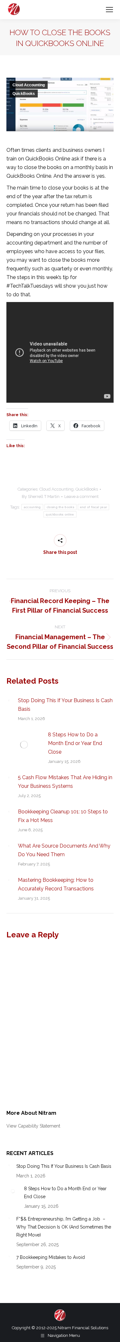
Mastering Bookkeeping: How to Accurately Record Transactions (56, 884)
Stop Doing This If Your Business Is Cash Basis (65, 704)
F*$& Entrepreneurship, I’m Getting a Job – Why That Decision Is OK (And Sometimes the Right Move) (63, 1226)
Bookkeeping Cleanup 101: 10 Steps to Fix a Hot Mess (63, 816)
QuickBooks (23, 93)
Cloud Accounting (28, 85)
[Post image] (9, 700)
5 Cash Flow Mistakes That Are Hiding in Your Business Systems (65, 781)
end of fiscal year (93, 507)
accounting (32, 507)
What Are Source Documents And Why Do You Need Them (64, 850)
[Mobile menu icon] (109, 9)
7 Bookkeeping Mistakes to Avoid (50, 1257)
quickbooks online (60, 514)
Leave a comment (81, 496)
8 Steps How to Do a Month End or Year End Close (75, 743)
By (41, 496)
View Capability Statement (33, 1126)
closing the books (60, 507)
